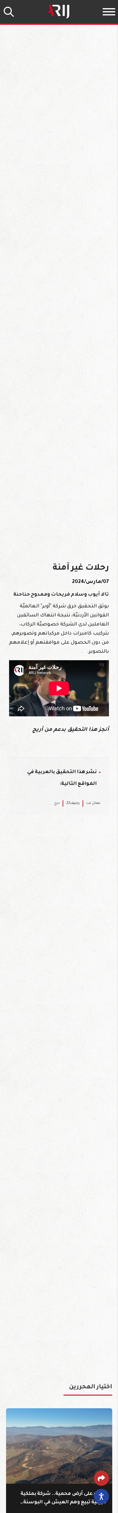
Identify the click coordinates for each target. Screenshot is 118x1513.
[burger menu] (109, 11)
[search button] (9, 12)
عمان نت (93, 803)
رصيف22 (73, 803)
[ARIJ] (58, 11)
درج (57, 803)
